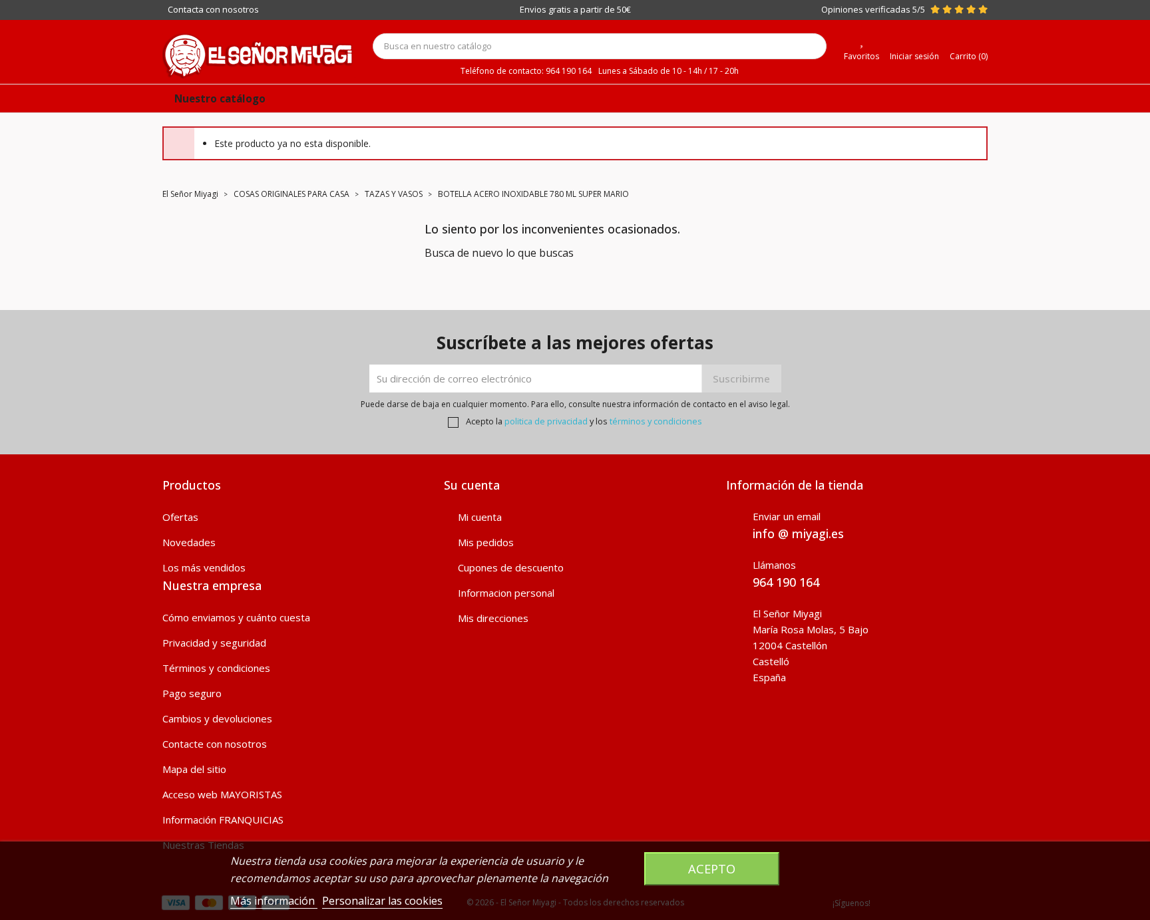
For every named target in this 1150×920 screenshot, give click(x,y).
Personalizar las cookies (382, 900)
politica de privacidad (546, 421)
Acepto (711, 868)
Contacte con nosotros (214, 743)
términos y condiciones (656, 421)
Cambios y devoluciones (217, 718)
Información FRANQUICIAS (223, 819)
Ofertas (180, 517)
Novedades (189, 542)
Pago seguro (192, 693)
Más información (273, 900)
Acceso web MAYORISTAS (222, 794)
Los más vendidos (204, 567)
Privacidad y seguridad (214, 642)
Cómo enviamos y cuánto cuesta (236, 617)
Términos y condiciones (216, 668)
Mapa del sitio (194, 769)
